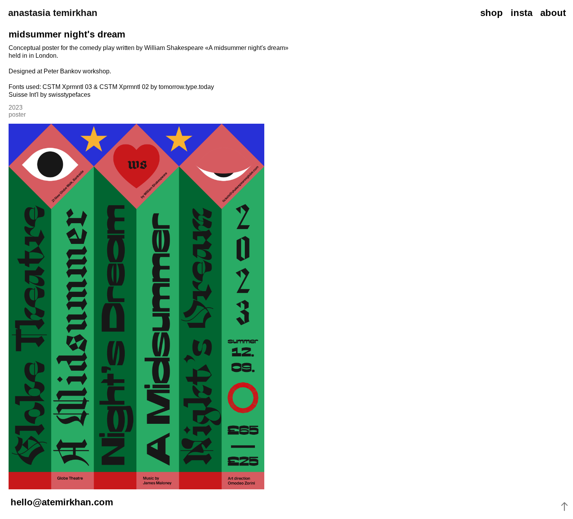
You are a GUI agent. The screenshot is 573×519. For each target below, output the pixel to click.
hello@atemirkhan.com (62, 502)
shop (491, 12)
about (553, 12)
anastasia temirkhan (52, 12)
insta (521, 12)
